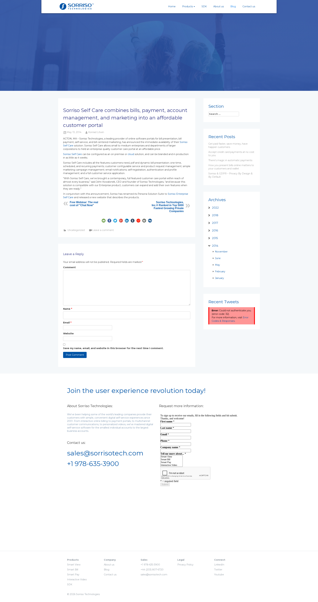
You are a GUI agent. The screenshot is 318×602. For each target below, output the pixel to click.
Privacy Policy (185, 564)
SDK (204, 6)
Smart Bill (72, 569)
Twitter (218, 569)
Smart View (73, 564)
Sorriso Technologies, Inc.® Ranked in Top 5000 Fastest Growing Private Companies (168, 207)
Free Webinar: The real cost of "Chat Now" (84, 204)
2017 (215, 222)
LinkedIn (219, 564)
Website (68, 333)
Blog (233, 6)
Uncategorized (76, 230)
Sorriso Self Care (72, 154)
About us (218, 6)
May (217, 264)
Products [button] (187, 6)
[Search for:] (225, 114)
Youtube (219, 574)
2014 (215, 245)
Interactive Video (77, 579)
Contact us (248, 6)
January (219, 278)
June (218, 258)
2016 (215, 230)
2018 (215, 215)
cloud (131, 154)
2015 (215, 238)
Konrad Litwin (96, 132)
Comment (69, 267)
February (220, 271)
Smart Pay (73, 574)
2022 (215, 207)
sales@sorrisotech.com (105, 453)
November (221, 251)
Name (67, 308)
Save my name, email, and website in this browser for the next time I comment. (113, 348)
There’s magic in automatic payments (230, 160)
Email (67, 322)
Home (172, 6)
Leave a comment (103, 230)
